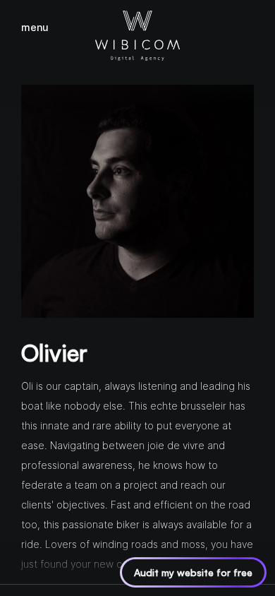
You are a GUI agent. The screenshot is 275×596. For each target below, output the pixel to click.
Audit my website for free (193, 572)
